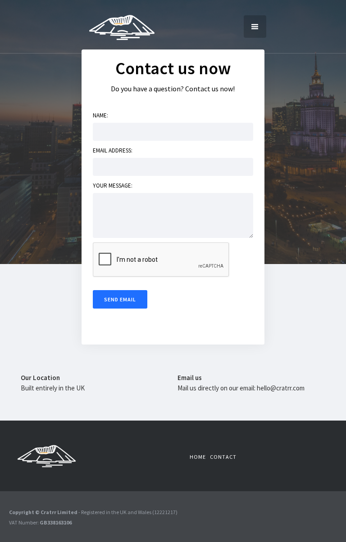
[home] (122, 26)
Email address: (112, 150)
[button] (255, 26)
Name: (100, 115)
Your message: (112, 185)
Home (198, 456)
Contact (223, 456)
